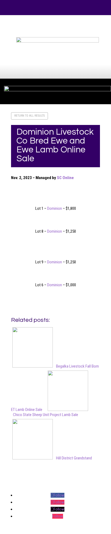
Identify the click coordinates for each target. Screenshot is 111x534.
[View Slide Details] (57, 41)
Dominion (54, 208)
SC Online (65, 177)
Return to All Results (29, 115)
